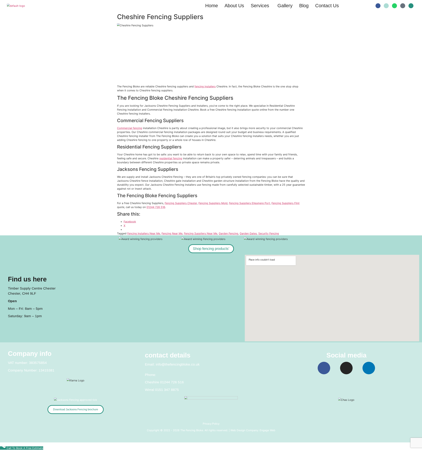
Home (211, 5)
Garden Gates (248, 233)
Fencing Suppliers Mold (212, 203)
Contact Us (327, 5)
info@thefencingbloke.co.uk (178, 364)
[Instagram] (346, 368)
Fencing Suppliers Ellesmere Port (249, 203)
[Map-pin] (402, 5)
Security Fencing (268, 233)
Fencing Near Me (172, 233)
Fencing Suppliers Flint (285, 203)
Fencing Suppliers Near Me (200, 233)
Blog (304, 5)
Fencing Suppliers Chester (181, 203)
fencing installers (205, 86)
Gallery (285, 5)
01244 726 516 (156, 207)
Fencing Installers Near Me (143, 233)
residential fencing (170, 158)
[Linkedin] (368, 368)
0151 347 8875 (167, 390)
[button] (260, 6)
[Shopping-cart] (410, 5)
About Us (234, 5)
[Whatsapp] (394, 5)
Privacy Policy (211, 423)
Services (260, 5)
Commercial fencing (129, 128)
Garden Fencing (228, 233)
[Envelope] (386, 5)
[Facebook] (378, 5)
